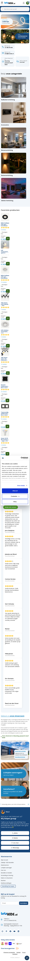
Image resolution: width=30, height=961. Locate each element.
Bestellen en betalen (6, 873)
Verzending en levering (7, 875)
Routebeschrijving (20, 757)
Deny (15, 501)
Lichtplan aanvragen (6, 867)
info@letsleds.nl (9, 53)
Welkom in (12, 716)
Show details (21, 485)
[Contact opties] (27, 958)
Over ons (3, 870)
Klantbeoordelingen (6, 883)
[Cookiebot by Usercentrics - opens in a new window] (21, 458)
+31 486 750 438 (8, 47)
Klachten (3, 880)
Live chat (22, 62)
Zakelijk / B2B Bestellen (7, 862)
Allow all (15, 490)
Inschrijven (23, 903)
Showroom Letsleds (20, 751)
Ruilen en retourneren (7, 878)
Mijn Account (4, 860)
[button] (2, 3)
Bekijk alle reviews (10, 507)
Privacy (24, 952)
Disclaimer (15, 954)
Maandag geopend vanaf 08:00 (9, 62)
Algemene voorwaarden (9, 952)
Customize (14, 496)
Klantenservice (5, 865)
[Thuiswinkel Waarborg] (19, 943)
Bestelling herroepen (8, 886)
